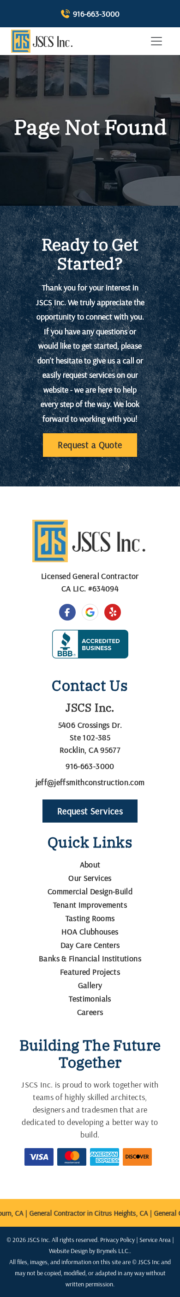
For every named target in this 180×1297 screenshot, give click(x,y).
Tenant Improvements (90, 904)
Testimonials (90, 998)
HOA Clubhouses (89, 931)
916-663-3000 (96, 13)
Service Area (155, 1240)
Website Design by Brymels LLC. (89, 1251)
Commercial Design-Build (90, 891)
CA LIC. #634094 (90, 588)
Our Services (89, 878)
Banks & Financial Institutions (90, 958)
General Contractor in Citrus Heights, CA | (88, 1212)
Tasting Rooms (90, 918)
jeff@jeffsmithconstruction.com (90, 782)
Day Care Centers (90, 945)
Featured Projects (90, 971)
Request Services (90, 811)
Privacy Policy (117, 1240)
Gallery (90, 985)
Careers (90, 1012)
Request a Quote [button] (90, 444)
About (90, 864)
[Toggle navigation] (156, 41)
